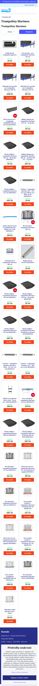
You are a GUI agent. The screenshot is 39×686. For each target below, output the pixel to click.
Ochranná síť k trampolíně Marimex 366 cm (10, 262)
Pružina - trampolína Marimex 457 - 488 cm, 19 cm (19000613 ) (27, 365)
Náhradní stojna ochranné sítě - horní (9, 611)
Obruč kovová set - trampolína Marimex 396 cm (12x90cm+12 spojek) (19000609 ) (10, 540)
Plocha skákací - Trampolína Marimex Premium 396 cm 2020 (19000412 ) (28, 434)
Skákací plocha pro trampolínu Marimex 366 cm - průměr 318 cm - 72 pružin (28, 157)
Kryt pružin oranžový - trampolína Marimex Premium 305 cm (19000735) (28, 505)
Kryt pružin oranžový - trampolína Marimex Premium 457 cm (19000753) (28, 541)
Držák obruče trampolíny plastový (9, 54)
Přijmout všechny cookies (19, 678)
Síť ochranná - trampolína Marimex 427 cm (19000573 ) (10, 468)
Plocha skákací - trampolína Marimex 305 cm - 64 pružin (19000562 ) (28, 296)
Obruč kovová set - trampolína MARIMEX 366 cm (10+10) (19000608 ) (9, 122)
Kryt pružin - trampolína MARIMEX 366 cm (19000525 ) (10, 577)
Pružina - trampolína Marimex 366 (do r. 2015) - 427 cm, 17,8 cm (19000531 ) (10, 366)
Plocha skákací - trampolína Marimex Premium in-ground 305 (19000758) (28, 331)
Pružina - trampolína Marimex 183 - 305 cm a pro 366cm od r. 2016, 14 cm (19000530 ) (28, 192)
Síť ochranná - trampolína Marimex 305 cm (28, 227)
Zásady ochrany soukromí (19, 672)
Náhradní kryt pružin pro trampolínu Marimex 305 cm (27, 88)
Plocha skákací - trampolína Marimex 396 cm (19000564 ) (10, 433)
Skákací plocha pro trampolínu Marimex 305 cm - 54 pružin (28, 121)
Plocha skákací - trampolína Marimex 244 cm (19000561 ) (10, 295)
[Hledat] (25, 10)
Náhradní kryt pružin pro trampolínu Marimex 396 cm (9, 88)
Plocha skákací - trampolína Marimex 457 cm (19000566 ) (10, 191)
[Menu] (35, 10)
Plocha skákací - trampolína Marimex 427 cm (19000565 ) (10, 330)
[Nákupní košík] (30, 10)
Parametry (29, 32)
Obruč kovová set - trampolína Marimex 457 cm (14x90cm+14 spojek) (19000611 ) (28, 469)
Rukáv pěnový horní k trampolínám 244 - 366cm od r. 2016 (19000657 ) (10, 228)
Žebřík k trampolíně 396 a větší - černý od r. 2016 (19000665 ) (10, 400)
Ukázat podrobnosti (19, 682)
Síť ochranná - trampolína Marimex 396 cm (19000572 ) (10, 503)
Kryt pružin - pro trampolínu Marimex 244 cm (28, 55)
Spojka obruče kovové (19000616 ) (27, 261)
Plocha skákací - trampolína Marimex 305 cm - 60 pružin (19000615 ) (10, 157)
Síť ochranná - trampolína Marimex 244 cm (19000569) (28, 576)
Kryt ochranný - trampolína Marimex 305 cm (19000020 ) (28, 400)
